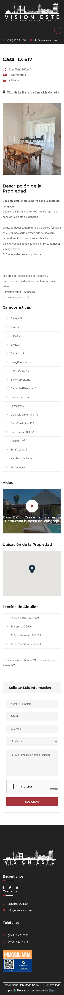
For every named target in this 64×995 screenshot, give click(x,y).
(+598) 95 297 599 (16, 40)
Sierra (21, 990)
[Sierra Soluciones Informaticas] (52, 990)
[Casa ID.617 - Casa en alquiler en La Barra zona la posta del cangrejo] (32, 139)
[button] (32, 569)
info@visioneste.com (45, 40)
